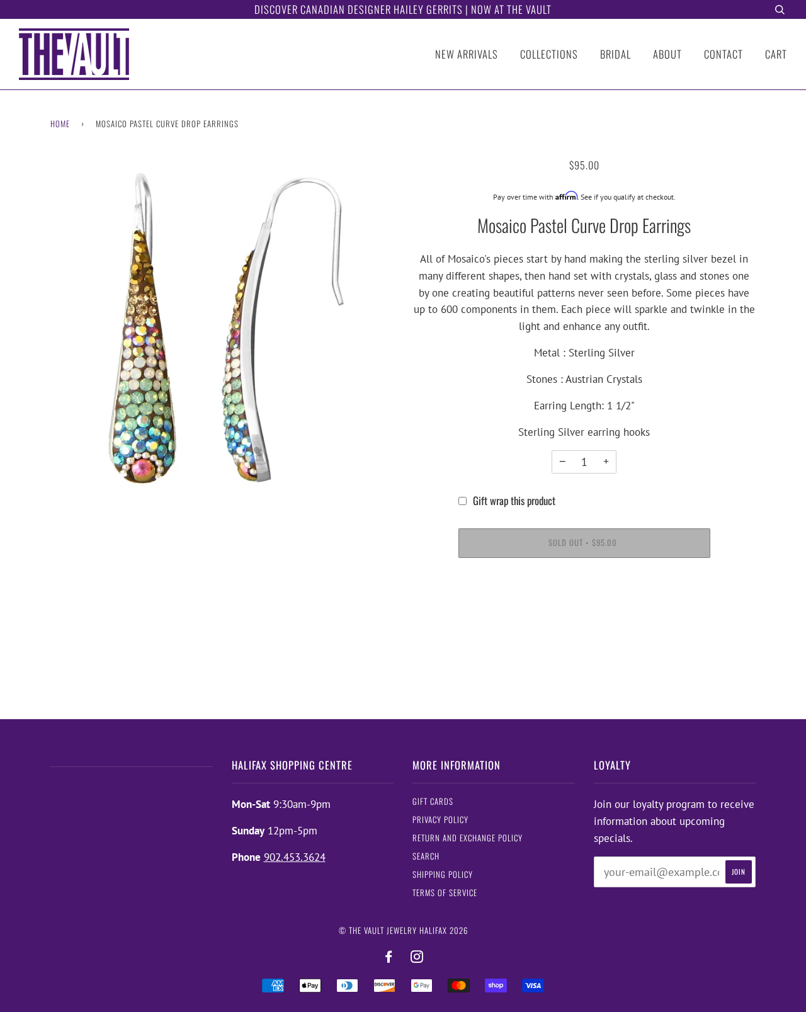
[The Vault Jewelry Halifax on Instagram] (417, 957)
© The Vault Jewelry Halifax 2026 (403, 930)
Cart (776, 54)
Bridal (615, 54)
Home (60, 124)
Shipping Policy (442, 874)
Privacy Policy (440, 820)
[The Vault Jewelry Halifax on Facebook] (388, 957)
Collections (549, 54)
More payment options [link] (584, 615)
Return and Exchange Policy (467, 838)
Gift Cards (432, 801)
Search (426, 856)
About (667, 54)
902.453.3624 (295, 857)
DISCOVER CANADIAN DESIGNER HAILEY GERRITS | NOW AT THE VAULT (403, 9)
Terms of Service (444, 893)
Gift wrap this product (514, 500)
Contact (723, 54)
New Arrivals (466, 54)
